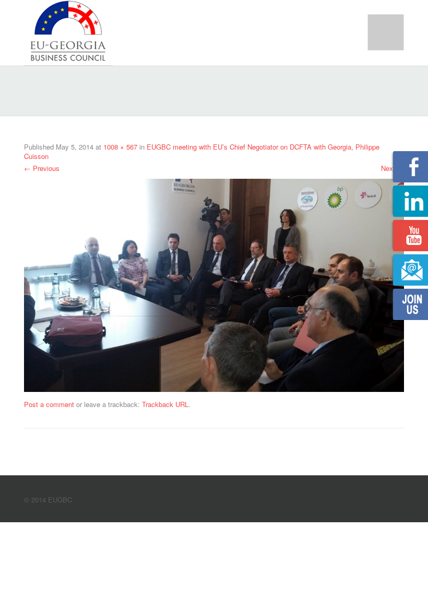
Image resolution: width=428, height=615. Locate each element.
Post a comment (49, 404)
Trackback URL (165, 404)
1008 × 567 (120, 147)
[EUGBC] (68, 31)
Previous (42, 168)
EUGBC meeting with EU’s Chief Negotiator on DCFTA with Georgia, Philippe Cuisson (201, 151)
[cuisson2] (214, 284)
